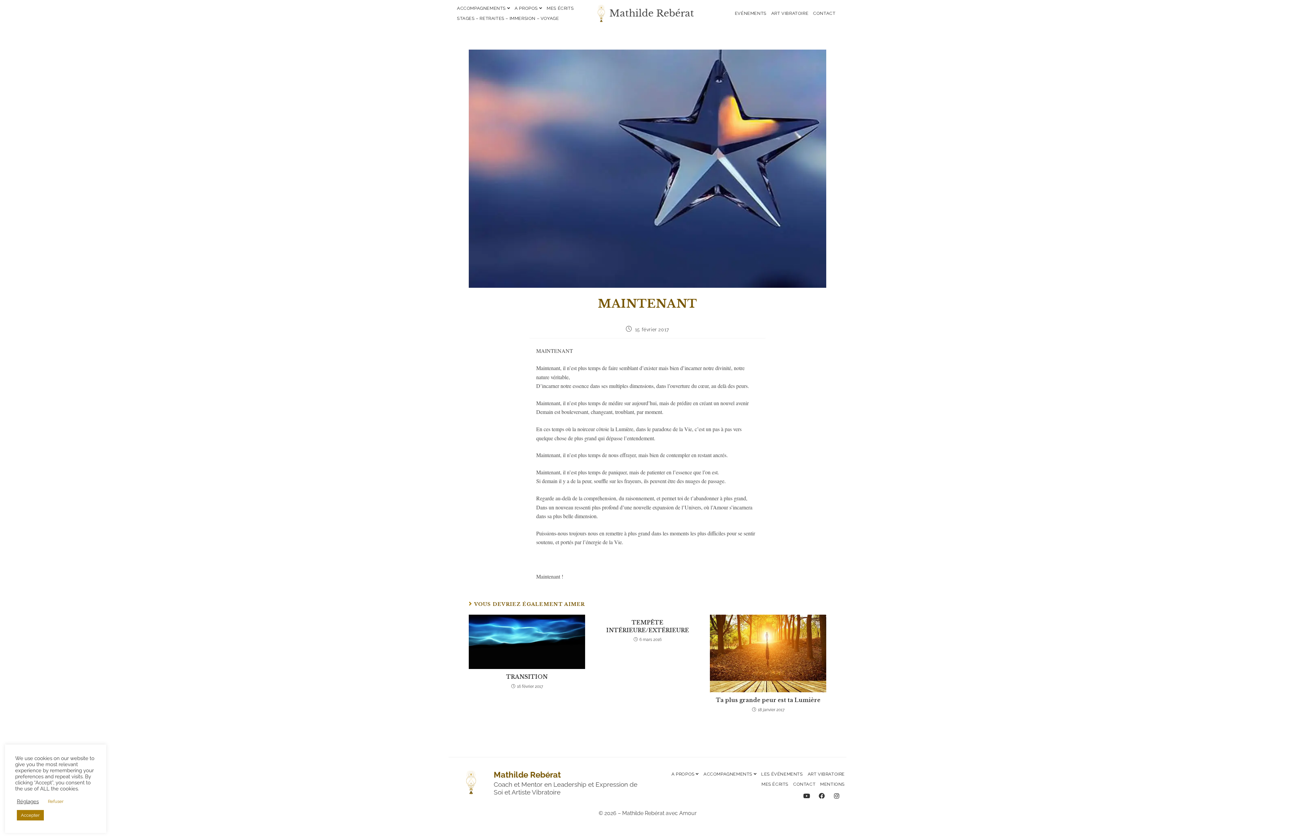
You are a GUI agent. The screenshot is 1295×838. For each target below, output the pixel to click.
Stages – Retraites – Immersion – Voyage (508, 18)
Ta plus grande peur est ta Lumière (768, 700)
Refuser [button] (56, 801)
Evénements (751, 13)
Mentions (832, 784)
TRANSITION (527, 676)
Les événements (782, 774)
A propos (527, 8)
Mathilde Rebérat (651, 13)
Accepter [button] (30, 815)
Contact (824, 13)
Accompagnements (482, 8)
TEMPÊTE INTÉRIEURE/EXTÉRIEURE (647, 626)
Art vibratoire (789, 13)
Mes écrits (560, 8)
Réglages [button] (28, 801)
